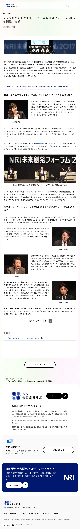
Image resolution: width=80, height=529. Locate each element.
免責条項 (6, 520)
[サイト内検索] (67, 5)
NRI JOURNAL (24, 379)
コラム (23, 513)
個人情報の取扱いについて (39, 520)
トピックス (47, 513)
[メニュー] (72, 5)
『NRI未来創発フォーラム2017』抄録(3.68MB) (23, 338)
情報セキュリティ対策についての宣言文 (59, 520)
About (54, 396)
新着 (5, 513)
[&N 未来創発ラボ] (12, 5)
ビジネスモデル (31, 290)
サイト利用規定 (15, 520)
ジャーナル (39, 364)
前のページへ (34, 320)
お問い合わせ (57, 450)
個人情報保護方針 (25, 520)
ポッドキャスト (34, 513)
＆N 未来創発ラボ (11, 379)
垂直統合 (40, 143)
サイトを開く (14, 485)
